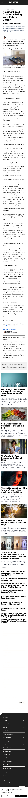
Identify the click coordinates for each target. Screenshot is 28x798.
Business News (7, 665)
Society (5, 659)
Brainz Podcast (7, 679)
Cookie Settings (7, 796)
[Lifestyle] (23, 645)
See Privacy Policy (12, 792)
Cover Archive (7, 683)
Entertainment (7, 662)
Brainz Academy (7, 676)
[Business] (23, 631)
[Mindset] (23, 642)
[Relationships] (23, 652)
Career (5, 635)
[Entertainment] (23, 662)
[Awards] (23, 672)
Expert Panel (6, 669)
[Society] (23, 659)
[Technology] (23, 655)
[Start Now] (14, 395)
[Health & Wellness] (23, 648)
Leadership (6, 638)
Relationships (7, 652)
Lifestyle (5, 645)
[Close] (26, 789)
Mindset (5, 642)
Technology (6, 655)
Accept (20, 796)
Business (5, 631)
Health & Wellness (8, 648)
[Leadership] (23, 638)
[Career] (23, 635)
